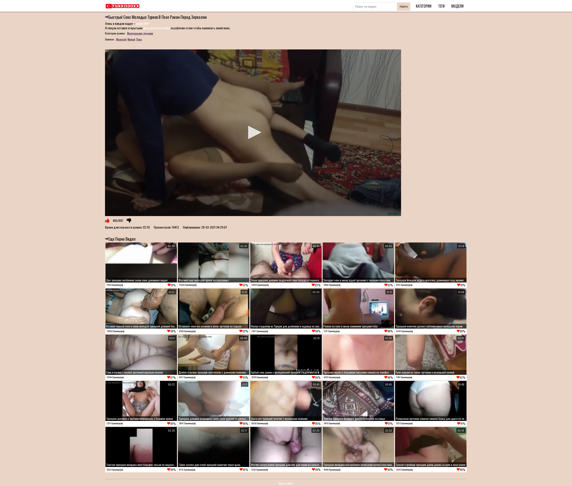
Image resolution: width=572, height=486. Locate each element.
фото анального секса (156, 27)
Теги (441, 6)
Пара (139, 39)
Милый (131, 39)
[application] (253, 132)
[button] (253, 132)
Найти (404, 6)
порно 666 (142, 23)
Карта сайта (286, 483)
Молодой (121, 39)
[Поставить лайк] (107, 220)
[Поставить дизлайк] (129, 220)
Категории (423, 6)
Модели (457, 6)
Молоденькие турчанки (140, 33)
